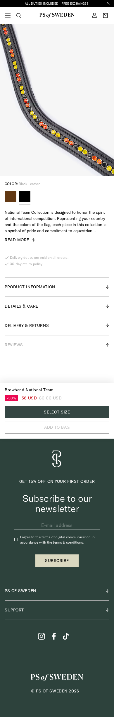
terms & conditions (68, 542)
